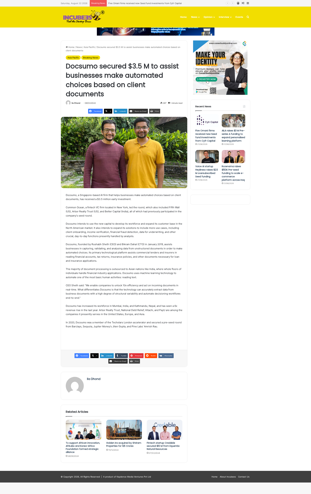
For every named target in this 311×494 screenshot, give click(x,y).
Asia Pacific (89, 47)
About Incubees (228, 476)
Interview (224, 17)
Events (239, 17)
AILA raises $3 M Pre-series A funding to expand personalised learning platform (233, 135)
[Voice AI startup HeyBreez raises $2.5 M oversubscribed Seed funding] (207, 156)
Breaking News (90, 57)
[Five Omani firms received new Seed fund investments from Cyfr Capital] (207, 120)
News (194, 17)
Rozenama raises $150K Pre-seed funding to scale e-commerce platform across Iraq (233, 173)
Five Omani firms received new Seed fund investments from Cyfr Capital (145, 3)
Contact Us (243, 476)
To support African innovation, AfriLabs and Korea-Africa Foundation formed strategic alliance (83, 447)
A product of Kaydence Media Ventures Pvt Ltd (127, 476)
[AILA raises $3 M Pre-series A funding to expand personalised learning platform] (233, 120)
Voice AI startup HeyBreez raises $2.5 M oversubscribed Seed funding (206, 171)
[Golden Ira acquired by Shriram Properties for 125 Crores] (124, 430)
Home (183, 17)
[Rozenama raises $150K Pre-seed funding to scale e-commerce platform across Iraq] (233, 156)
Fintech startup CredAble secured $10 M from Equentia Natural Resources (163, 446)
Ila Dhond (76, 103)
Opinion (208, 17)
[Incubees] (83, 17)
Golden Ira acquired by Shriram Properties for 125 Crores (123, 444)
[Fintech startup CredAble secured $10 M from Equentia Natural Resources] (164, 430)
